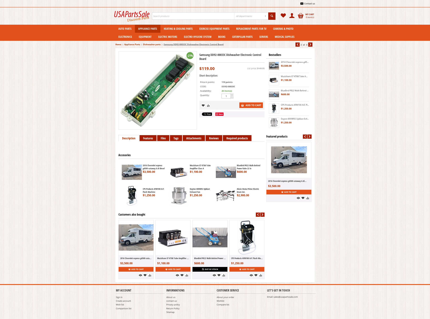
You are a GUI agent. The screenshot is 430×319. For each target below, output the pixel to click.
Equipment (145, 37)
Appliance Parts (147, 29)
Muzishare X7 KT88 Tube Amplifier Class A (200, 167)
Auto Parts (125, 29)
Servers (263, 37)
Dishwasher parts (152, 44)
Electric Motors (167, 37)
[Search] (271, 16)
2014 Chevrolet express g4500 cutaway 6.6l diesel (154, 167)
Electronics (125, 37)
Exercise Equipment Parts (214, 29)
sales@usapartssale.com (285, 296)
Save (221, 114)
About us (170, 297)
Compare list (223, 304)
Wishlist (220, 300)
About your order (225, 297)
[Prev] (297, 44)
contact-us (171, 300)
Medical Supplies (284, 37)
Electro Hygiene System (197, 37)
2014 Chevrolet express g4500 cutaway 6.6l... (136, 258)
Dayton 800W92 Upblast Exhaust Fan (200, 190)
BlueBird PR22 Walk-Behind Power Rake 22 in (248, 167)
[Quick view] (140, 275)
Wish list (120, 304)
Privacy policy (173, 304)
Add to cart (253, 105)
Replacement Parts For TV (251, 29)
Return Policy (173, 308)
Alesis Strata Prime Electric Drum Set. (248, 190)
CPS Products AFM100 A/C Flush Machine (153, 190)
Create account (123, 300)
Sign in (119, 297)
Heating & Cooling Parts (178, 29)
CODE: (203, 86)
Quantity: (204, 95)
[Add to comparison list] (208, 105)
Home (118, 44)
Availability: (205, 90)
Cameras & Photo (283, 29)
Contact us (309, 3)
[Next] (310, 44)
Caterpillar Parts (242, 37)
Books (221, 37)
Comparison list (124, 308)
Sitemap (170, 312)
